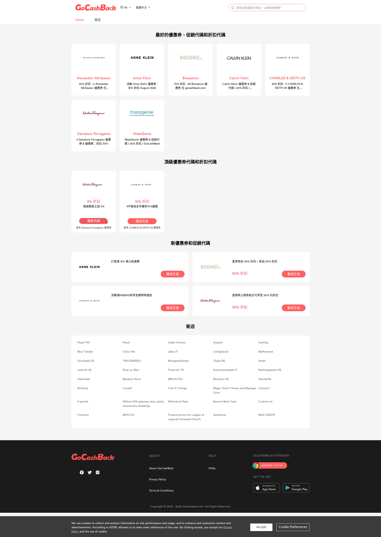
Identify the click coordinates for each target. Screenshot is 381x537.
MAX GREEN (266, 415)
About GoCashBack (161, 468)
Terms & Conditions (161, 490)
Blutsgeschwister (178, 361)
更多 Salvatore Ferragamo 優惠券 (93, 227)
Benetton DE (221, 379)
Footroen (83, 415)
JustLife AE (84, 370)
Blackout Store (132, 379)
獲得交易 (142, 221)
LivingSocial (220, 351)
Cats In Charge (177, 388)
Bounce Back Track (224, 401)
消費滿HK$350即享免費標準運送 (131, 295)
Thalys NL (219, 361)
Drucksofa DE (85, 361)
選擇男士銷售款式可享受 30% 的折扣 (255, 295)
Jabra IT (173, 351)
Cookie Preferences (293, 527)
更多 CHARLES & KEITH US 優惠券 (142, 227)
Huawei (218, 342)
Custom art (265, 401)
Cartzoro (263, 388)
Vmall (262, 361)
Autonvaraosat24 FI (225, 370)
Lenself (127, 388)
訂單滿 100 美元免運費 (125, 261)
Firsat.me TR (176, 370)
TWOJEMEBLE (132, 361)
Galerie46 (83, 379)
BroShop (82, 388)
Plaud (126, 342)
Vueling (263, 342)
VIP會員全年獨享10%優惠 (142, 206)
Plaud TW (83, 342)
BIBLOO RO (175, 379)
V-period (82, 401)
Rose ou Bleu (131, 370)
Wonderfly (264, 379)
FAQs (212, 468)
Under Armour (177, 342)
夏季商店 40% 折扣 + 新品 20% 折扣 (254, 261)
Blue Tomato (85, 351)
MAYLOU (128, 415)
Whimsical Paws (178, 401)
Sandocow (219, 415)
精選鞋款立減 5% (93, 206)
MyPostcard (265, 351)
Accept (261, 527)
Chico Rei (129, 351)
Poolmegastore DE (269, 370)
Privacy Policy (157, 479)
